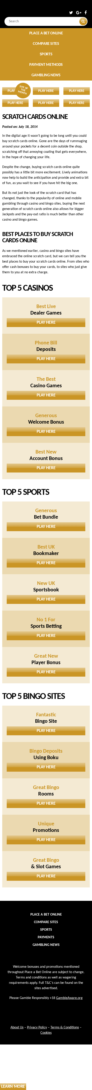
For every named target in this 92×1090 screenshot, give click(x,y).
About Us (16, 1027)
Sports (46, 54)
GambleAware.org (69, 998)
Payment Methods (46, 65)
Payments (46, 937)
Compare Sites (46, 44)
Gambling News (45, 75)
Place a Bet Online (46, 33)
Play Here (46, 322)
